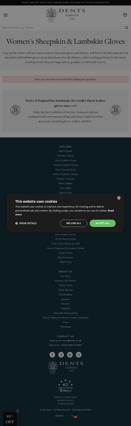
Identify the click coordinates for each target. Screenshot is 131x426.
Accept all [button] (103, 223)
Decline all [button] (73, 223)
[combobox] (118, 197)
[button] (26, 223)
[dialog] (65, 213)
